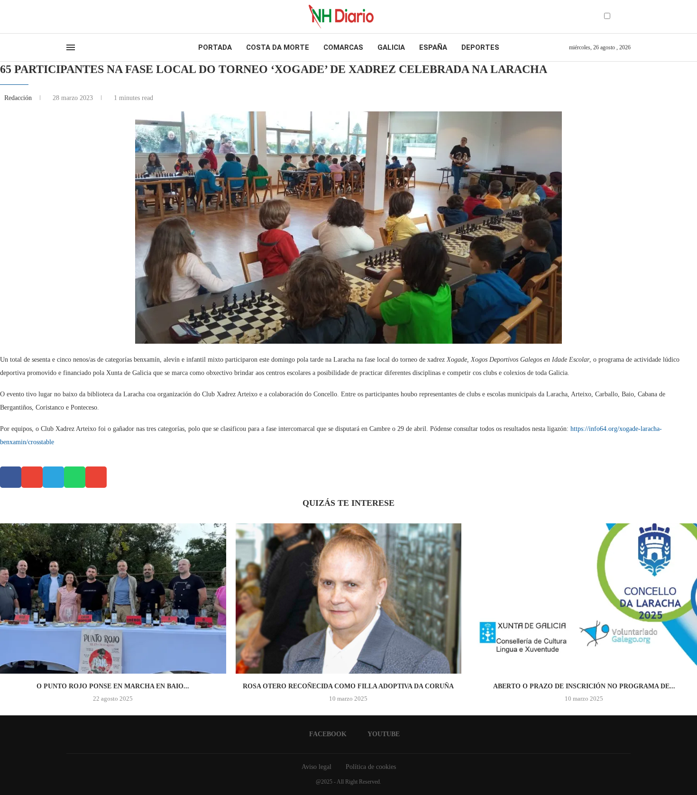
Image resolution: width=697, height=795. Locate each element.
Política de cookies (371, 766)
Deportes (480, 47)
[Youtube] (77, 16)
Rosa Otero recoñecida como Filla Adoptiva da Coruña (348, 686)
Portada (215, 47)
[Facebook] (69, 16)
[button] (10, 477)
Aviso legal (316, 766)
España (433, 47)
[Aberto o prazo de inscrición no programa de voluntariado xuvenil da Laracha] (584, 598)
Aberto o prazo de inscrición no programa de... (584, 686)
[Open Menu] (70, 47)
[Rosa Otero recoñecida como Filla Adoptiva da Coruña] (349, 598)
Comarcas (343, 47)
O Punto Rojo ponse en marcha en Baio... (113, 686)
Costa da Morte (277, 47)
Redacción (19, 97)
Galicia (391, 47)
